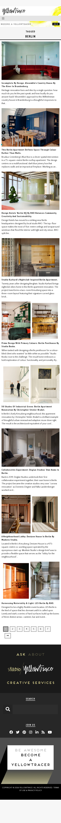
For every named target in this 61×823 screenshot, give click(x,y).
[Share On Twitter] (3, 133)
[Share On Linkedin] (3, 139)
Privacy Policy (35, 790)
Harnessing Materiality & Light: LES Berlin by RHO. (28, 603)
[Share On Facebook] (3, 126)
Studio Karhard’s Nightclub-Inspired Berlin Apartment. (30, 279)
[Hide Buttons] (1, 145)
